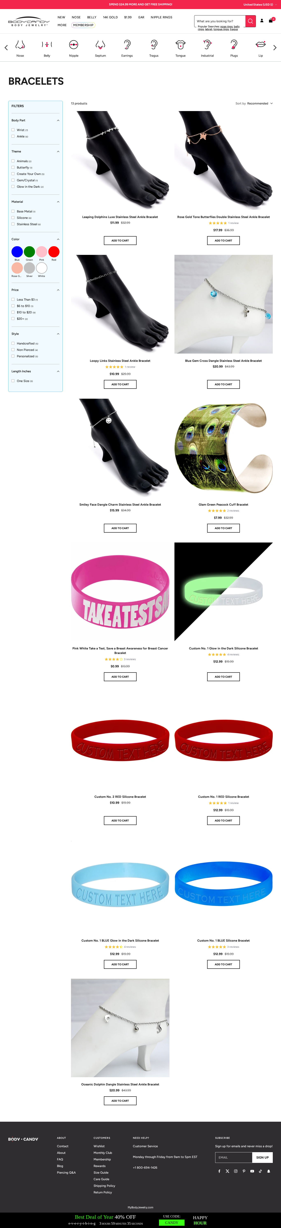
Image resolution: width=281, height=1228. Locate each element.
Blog (60, 1166)
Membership (102, 1159)
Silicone (24, 218)
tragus (234, 29)
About (61, 1153)
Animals (24, 161)
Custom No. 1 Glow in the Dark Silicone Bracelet (223, 648)
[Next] (274, 47)
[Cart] (271, 21)
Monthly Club (103, 1153)
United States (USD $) (258, 4)
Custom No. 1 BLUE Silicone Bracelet (223, 940)
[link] (20, 130)
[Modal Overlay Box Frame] (140, 1220)
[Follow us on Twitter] (227, 1171)
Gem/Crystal (27, 180)
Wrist (22, 130)
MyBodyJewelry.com (140, 1207)
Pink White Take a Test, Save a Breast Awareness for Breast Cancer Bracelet (120, 651)
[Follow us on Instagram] (236, 1171)
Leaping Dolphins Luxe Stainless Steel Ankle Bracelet (120, 217)
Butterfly (24, 167)
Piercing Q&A (66, 1172)
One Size (25, 381)
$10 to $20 (26, 312)
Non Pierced (27, 350)
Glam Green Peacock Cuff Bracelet (223, 504)
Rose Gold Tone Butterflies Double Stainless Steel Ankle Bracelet (223, 217)
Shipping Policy (104, 1186)
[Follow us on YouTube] (252, 1171)
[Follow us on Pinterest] (244, 1171)
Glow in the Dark (30, 187)
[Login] (262, 21)
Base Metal (26, 211)
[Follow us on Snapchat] (269, 1171)
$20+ (22, 319)
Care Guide (101, 1179)
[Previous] (6, 47)
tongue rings (221, 29)
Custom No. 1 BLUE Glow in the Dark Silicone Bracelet (120, 940)
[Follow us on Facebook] (219, 1171)
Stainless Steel (29, 224)
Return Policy (103, 1192)
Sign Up (262, 1157)
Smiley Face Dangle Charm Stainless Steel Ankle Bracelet (120, 504)
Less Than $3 (27, 299)
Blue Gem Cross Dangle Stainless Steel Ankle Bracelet (223, 361)
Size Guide (101, 1172)
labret (208, 29)
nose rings (226, 26)
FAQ (60, 1159)
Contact (63, 1146)
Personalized (27, 356)
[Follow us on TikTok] (260, 1171)
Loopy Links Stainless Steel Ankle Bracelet (120, 361)
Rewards (100, 1166)
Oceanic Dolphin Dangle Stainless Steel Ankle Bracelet (120, 1084)
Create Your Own (30, 174)
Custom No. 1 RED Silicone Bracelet (223, 797)
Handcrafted (27, 343)
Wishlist (99, 1146)
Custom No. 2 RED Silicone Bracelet (120, 797)
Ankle (22, 136)
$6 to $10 (25, 306)
